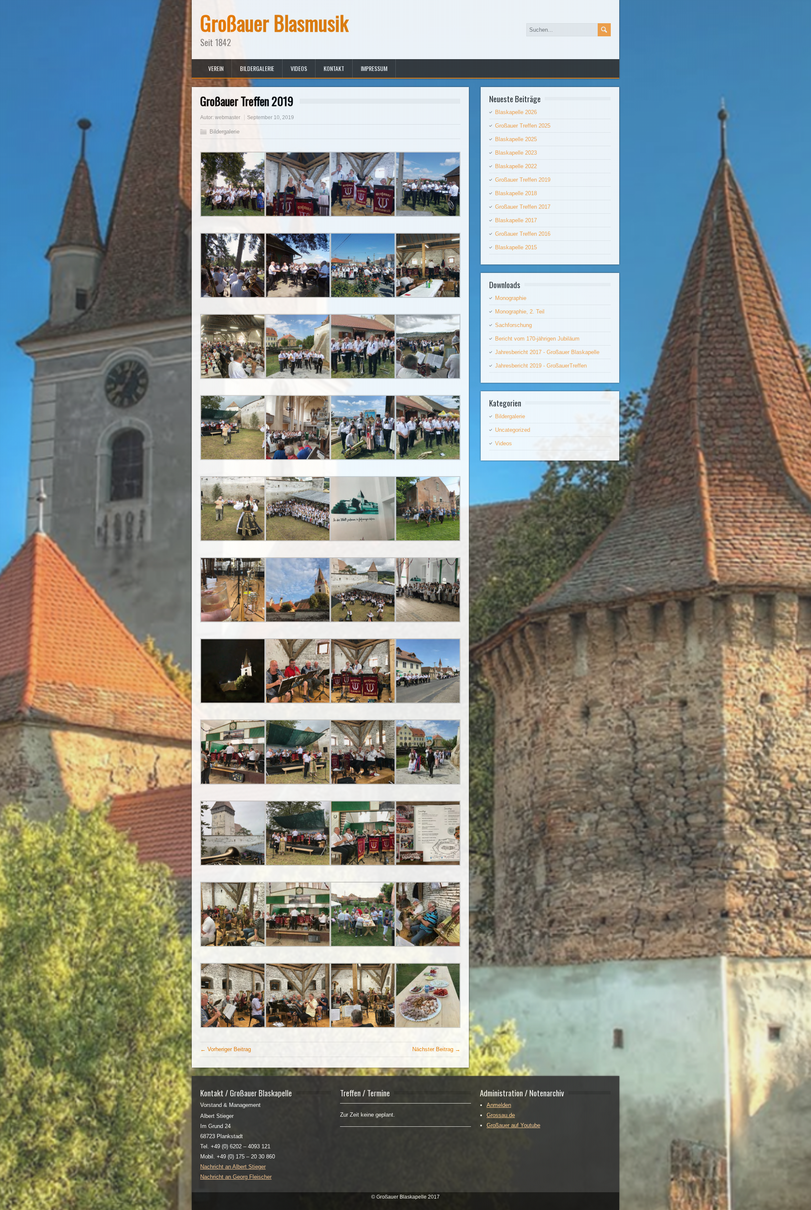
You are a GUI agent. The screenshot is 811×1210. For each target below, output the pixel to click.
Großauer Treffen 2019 (522, 180)
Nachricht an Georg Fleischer (236, 1177)
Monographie (510, 298)
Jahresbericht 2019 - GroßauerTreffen (541, 365)
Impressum (374, 68)
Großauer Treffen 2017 (522, 207)
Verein (215, 68)
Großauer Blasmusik (274, 23)
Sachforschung (513, 325)
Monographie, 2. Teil (519, 311)
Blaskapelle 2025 (516, 139)
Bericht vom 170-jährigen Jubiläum (537, 338)
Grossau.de (501, 1115)
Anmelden (499, 1105)
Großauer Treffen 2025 (522, 126)
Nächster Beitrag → (436, 1049)
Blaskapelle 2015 (516, 247)
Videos (299, 68)
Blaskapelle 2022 (516, 166)
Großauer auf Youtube (513, 1125)
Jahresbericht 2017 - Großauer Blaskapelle (547, 352)
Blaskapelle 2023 (516, 153)
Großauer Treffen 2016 (522, 234)
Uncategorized (512, 430)
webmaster (227, 117)
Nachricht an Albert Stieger (233, 1167)
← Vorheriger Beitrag (225, 1049)
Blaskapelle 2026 (516, 112)
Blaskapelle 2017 (516, 220)
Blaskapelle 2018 (516, 193)
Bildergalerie (257, 68)
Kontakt (334, 68)
